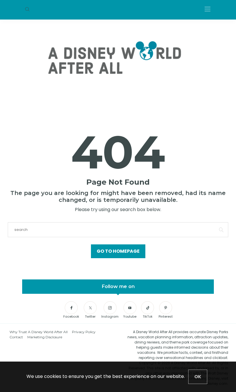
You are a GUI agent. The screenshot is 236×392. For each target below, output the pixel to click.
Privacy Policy (84, 332)
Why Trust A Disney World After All (38, 332)
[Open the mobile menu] (207, 9)
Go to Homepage (118, 251)
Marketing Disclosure (44, 337)
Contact (16, 337)
